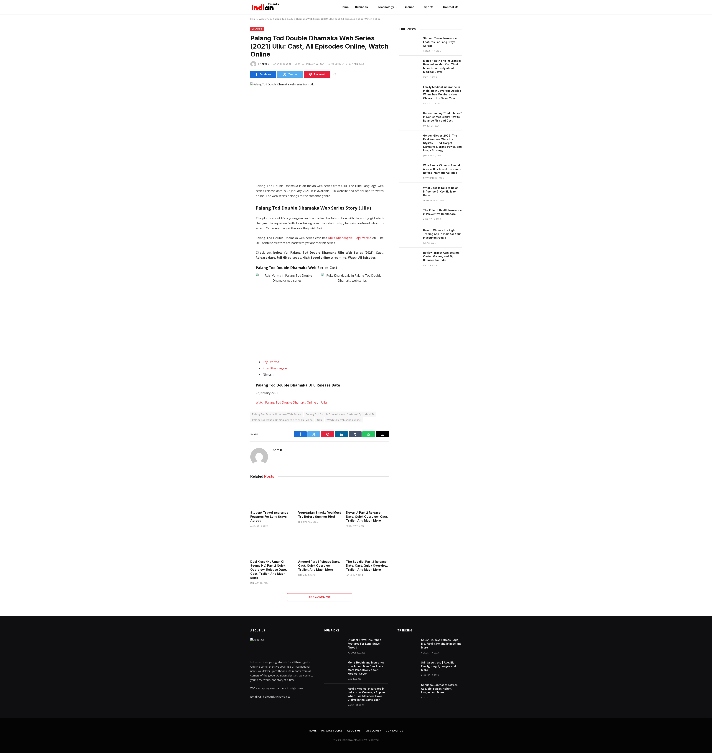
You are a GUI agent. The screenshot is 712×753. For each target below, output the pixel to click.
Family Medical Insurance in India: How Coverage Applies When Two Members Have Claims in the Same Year (442, 92)
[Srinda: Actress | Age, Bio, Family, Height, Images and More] (407, 667)
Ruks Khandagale (340, 238)
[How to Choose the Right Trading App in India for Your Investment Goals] (409, 235)
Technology (385, 7)
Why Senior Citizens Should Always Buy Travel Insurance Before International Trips (442, 169)
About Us (354, 730)
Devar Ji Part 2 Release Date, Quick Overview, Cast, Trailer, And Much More (367, 517)
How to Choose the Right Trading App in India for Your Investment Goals (442, 234)
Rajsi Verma (363, 238)
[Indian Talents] (265, 7)
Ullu (319, 420)
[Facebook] (237, 191)
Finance (408, 7)
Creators (257, 28)
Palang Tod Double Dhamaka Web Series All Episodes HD (340, 414)
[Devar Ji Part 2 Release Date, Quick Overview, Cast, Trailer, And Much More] (367, 495)
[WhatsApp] (237, 214)
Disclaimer (373, 730)
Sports (429, 7)
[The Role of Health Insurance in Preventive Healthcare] (409, 215)
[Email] (237, 229)
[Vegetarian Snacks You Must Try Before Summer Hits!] (319, 495)
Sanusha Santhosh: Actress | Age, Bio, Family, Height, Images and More (440, 688)
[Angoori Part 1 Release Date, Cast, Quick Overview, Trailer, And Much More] (319, 545)
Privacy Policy (331, 730)
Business (361, 7)
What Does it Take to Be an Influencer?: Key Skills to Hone (441, 191)
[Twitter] (237, 198)
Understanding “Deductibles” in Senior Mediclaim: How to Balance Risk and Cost (442, 117)
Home (344, 7)
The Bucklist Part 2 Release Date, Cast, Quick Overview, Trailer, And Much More (367, 566)
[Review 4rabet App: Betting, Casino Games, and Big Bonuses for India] (409, 258)
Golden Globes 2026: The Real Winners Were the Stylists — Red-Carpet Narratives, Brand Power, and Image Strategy (442, 143)
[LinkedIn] (237, 206)
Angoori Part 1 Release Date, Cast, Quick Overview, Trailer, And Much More (319, 566)
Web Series (265, 19)
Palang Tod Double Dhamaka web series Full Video (282, 420)
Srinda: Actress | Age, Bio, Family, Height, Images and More (438, 666)
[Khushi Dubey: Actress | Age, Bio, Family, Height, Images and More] (407, 645)
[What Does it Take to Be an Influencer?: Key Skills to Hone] (409, 193)
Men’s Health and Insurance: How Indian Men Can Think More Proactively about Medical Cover (442, 66)
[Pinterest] (237, 222)
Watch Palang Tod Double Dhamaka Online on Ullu (291, 402)
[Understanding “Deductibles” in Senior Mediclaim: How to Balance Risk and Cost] (409, 118)
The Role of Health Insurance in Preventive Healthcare (442, 212)
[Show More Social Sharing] (334, 74)
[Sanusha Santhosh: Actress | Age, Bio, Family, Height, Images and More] (407, 690)
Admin (265, 63)
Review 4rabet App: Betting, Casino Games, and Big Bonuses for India (441, 256)
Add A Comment (320, 597)
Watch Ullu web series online (344, 420)
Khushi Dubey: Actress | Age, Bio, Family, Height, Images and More (441, 643)
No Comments (339, 63)
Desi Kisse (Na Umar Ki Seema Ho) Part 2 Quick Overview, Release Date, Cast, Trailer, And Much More (268, 570)
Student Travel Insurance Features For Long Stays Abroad (269, 517)
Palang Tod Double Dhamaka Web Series (276, 414)
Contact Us (451, 7)
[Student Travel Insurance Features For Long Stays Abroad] (271, 495)
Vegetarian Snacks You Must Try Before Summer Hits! (319, 514)
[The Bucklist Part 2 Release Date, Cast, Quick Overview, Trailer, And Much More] (367, 545)
